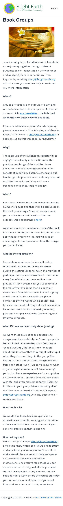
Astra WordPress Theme (49, 497)
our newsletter (28, 113)
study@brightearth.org (41, 79)
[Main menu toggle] (54, 8)
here (38, 219)
